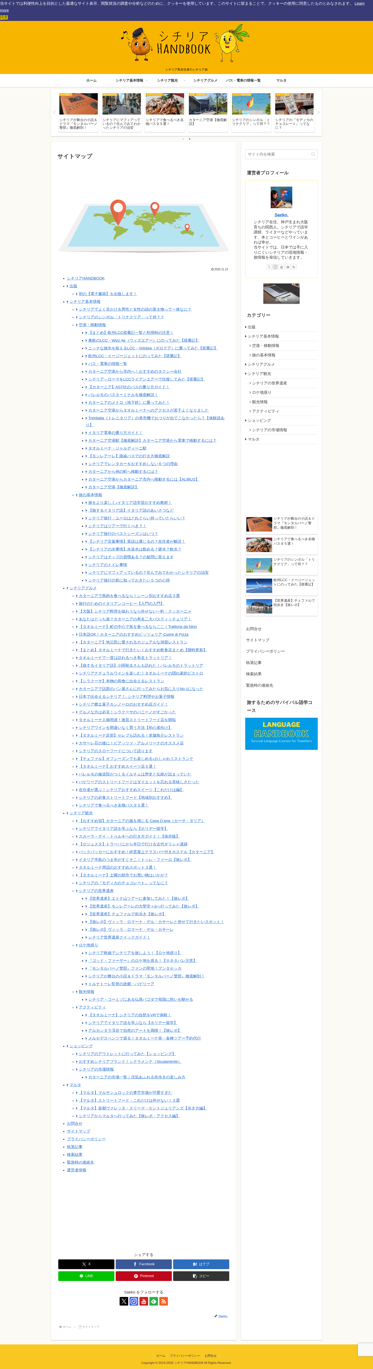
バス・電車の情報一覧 (107, 364)
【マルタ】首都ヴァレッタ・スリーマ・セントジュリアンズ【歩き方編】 (143, 1108)
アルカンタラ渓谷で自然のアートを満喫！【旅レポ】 (135, 1030)
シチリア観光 (81, 813)
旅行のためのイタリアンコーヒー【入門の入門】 (121, 603)
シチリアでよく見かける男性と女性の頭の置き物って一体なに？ (135, 309)
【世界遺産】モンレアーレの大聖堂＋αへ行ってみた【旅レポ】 (143, 906)
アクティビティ (92, 1007)
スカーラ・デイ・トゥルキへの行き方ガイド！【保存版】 (129, 836)
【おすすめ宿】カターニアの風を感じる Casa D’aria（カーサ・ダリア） (142, 821)
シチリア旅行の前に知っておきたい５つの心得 (129, 580)
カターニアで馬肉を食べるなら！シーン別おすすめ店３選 (129, 596)
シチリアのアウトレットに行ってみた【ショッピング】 (127, 1054)
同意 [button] (4, 17)
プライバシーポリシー (86, 1139)
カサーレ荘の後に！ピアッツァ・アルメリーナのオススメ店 (131, 743)
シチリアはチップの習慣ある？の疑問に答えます (131, 557)
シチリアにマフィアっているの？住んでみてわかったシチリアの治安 (148, 572)
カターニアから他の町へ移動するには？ (123, 471)
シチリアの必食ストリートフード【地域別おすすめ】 (125, 797)
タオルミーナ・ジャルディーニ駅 (117, 448)
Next (319, 112)
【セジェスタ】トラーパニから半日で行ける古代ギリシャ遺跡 (133, 844)
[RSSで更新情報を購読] (163, 1301)
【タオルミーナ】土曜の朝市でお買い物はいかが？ (123, 875)
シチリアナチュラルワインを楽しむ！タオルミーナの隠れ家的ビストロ (141, 673)
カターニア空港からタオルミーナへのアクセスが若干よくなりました (148, 410)
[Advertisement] (100, 1215)
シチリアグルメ (83, 588)
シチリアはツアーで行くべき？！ (117, 526)
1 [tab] (183, 139)
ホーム (160, 1355)
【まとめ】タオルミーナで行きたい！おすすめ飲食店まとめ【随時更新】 (143, 650)
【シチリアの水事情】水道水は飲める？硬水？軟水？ (135, 549)
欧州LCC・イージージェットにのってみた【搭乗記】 (135, 356)
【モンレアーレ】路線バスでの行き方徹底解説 (129, 456)
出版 (73, 286)
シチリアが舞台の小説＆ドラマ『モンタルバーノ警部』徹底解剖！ (146, 976)
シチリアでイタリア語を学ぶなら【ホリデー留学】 (123, 828)
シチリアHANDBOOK (86, 278)
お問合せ (74, 1123)
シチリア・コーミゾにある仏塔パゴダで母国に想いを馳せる (140, 999)
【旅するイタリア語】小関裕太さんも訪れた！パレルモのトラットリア (141, 665)
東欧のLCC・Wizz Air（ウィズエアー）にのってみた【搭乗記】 (143, 340)
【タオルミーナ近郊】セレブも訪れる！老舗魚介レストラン (131, 735)
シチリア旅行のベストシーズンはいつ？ (123, 534)
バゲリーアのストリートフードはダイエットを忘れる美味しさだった (139, 782)
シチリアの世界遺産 (96, 891)
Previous (54, 112)
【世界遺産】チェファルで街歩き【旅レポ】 (127, 914)
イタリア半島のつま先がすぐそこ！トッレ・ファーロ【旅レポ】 (135, 860)
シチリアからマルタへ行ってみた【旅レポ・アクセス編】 (129, 1116)
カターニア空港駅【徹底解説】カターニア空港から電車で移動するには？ (152, 440)
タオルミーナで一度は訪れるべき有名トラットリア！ (125, 658)
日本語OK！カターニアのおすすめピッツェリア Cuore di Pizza (133, 634)
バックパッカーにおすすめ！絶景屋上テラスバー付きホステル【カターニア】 (147, 852)
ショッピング (81, 1046)
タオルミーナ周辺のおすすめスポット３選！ (117, 867)
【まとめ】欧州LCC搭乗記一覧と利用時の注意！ (131, 332)
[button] (201, 1276)
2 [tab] (190, 139)
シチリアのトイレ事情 (107, 565)
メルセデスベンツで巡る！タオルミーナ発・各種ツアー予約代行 (144, 1038)
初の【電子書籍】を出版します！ (108, 294)
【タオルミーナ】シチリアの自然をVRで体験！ (129, 1015)
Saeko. (281, 214)
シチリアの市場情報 (96, 1069)
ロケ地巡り (88, 945)
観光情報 (86, 992)
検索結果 (74, 1154)
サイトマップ (78, 1131)
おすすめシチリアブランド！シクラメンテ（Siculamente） (130, 1061)
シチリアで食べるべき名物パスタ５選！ (114, 805)
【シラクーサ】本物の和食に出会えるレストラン (121, 681)
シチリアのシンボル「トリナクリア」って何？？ (121, 317)
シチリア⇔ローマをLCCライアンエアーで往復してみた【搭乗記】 (146, 379)
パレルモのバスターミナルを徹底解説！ (123, 395)
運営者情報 (76, 1170)
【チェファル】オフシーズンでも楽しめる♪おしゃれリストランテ (136, 759)
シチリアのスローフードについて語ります (116, 751)
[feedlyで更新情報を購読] (153, 1301)
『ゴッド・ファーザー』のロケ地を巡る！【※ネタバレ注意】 (142, 960)
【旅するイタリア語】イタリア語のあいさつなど (131, 510)
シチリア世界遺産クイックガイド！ (119, 937)
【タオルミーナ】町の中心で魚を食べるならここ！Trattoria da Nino (138, 627)
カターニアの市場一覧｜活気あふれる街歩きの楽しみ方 (136, 1077)
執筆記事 (74, 1147)
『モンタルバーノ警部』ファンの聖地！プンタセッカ (135, 968)
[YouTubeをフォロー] (143, 1301)
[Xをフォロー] (124, 1301)
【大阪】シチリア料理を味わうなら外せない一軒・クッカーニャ (135, 611)
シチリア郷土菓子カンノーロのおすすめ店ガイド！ (123, 704)
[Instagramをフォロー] (134, 1301)
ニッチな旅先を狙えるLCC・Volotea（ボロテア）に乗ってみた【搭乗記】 (153, 348)
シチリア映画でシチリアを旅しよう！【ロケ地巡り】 (135, 953)
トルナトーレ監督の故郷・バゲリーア (121, 984)
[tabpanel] (78, 112)
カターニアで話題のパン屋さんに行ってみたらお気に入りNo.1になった (141, 689)
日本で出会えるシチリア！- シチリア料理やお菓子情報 (126, 696)
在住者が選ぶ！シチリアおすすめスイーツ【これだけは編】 (131, 790)
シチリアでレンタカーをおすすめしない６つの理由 (133, 464)
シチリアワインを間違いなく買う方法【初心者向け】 (125, 727)
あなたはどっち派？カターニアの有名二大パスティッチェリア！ (135, 619)
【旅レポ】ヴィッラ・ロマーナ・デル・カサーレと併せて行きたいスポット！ (156, 922)
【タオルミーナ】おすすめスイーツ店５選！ (117, 766)
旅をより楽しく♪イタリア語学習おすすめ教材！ (130, 502)
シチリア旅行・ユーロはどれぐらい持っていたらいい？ (136, 518)
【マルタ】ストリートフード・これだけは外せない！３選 (129, 1100)
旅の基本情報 (90, 495)
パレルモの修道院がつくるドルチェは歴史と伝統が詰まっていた (135, 774)
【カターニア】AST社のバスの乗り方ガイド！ (129, 387)
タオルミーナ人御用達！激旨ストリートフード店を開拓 (127, 720)
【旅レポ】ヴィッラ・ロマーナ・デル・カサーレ (131, 929)
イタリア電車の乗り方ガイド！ (115, 433)
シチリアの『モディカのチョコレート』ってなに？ (123, 883)
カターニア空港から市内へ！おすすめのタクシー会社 (135, 371)
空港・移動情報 (92, 325)
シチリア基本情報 (85, 301)
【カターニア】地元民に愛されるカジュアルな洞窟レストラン (133, 642)
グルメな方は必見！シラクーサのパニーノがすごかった (127, 712)
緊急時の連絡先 (80, 1162)
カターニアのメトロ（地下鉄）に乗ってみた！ (129, 402)
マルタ (75, 1085)
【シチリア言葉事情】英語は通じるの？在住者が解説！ (136, 541)
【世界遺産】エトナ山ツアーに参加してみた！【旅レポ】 (138, 898)
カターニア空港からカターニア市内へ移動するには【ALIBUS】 (143, 479)
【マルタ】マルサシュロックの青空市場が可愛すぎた (125, 1092)
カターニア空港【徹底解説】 (113, 487)
